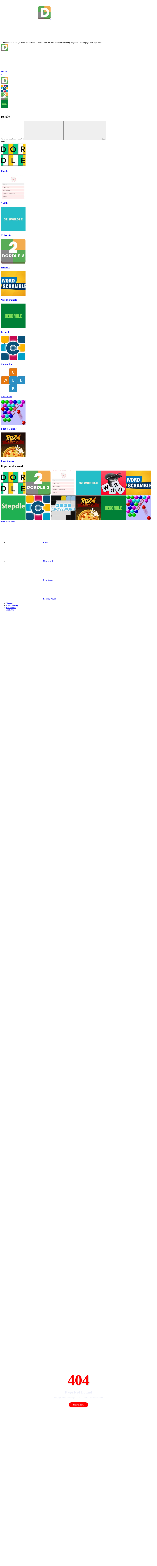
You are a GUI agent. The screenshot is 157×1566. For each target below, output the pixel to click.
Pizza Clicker (7, 461)
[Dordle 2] (4, 99)
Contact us (10, 610)
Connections (7, 364)
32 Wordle (6, 235)
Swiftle (4, 203)
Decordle (5, 332)
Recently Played (49, 599)
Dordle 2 (5, 267)
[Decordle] (4, 107)
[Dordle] (4, 83)
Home (45, 542)
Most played (48, 561)
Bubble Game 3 (9, 428)
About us (9, 603)
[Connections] (4, 91)
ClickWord (6, 396)
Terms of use (11, 608)
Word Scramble (9, 300)
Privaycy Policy (12, 605)
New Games (48, 580)
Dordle (4, 171)
